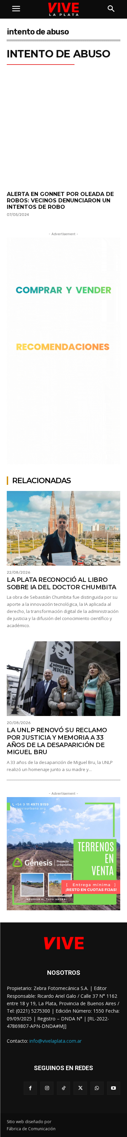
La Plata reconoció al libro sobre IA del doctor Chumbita (61, 583)
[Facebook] (30, 1088)
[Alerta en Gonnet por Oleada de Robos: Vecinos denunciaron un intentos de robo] (63, 135)
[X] (80, 1088)
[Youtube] (113, 1088)
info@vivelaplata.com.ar (55, 1041)
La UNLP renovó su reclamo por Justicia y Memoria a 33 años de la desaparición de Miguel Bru (57, 741)
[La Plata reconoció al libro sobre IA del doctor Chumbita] (63, 528)
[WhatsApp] (97, 1088)
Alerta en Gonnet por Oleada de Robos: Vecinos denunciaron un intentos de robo (60, 200)
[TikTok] (63, 1088)
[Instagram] (47, 1088)
